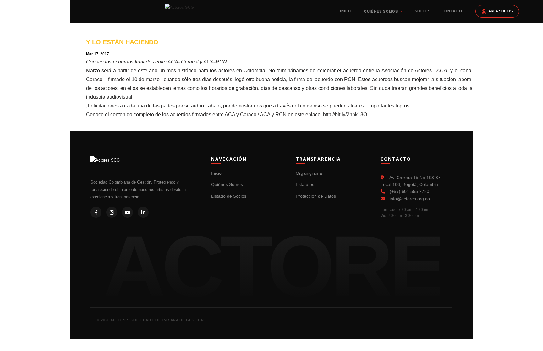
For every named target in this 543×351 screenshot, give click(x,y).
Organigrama (309, 173)
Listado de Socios (228, 196)
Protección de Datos (316, 196)
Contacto (453, 11)
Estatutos (305, 184)
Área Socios (500, 11)
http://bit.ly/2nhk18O (345, 114)
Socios (423, 11)
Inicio (346, 11)
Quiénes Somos (381, 11)
